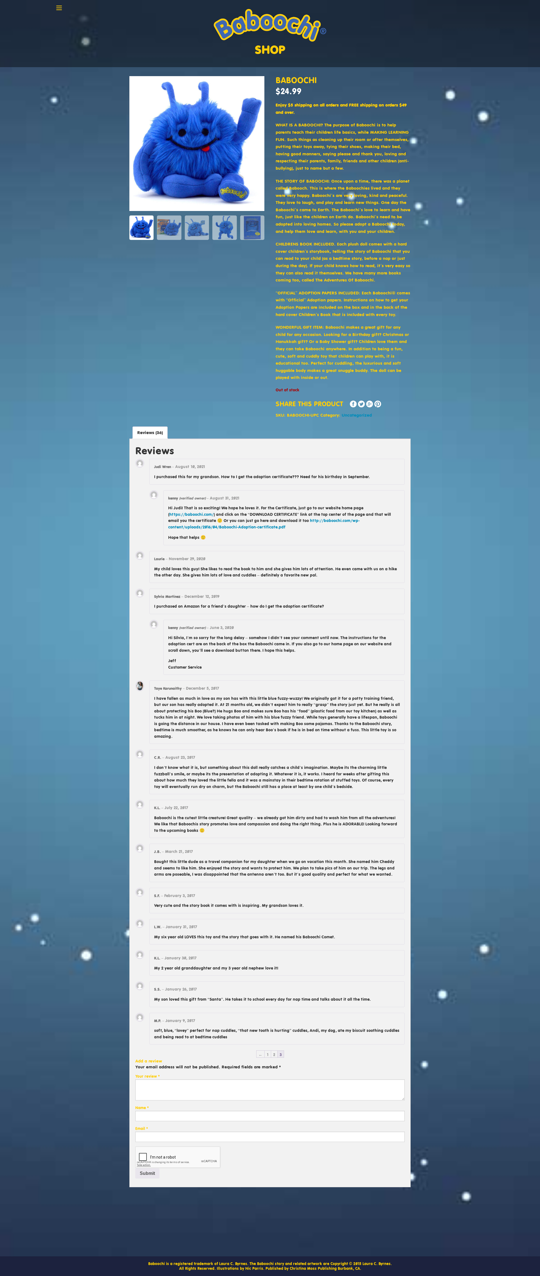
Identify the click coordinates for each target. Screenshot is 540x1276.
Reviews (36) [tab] (150, 432)
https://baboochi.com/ (191, 514)
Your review (147, 1076)
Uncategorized (357, 415)
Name (142, 1107)
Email (141, 1128)
